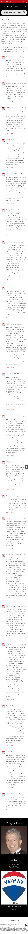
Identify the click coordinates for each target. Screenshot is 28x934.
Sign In (3, 1)
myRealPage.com (14, 920)
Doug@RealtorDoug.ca (14, 869)
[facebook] (14, 913)
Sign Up (8, 1)
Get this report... (10, 77)
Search (24, 12)
